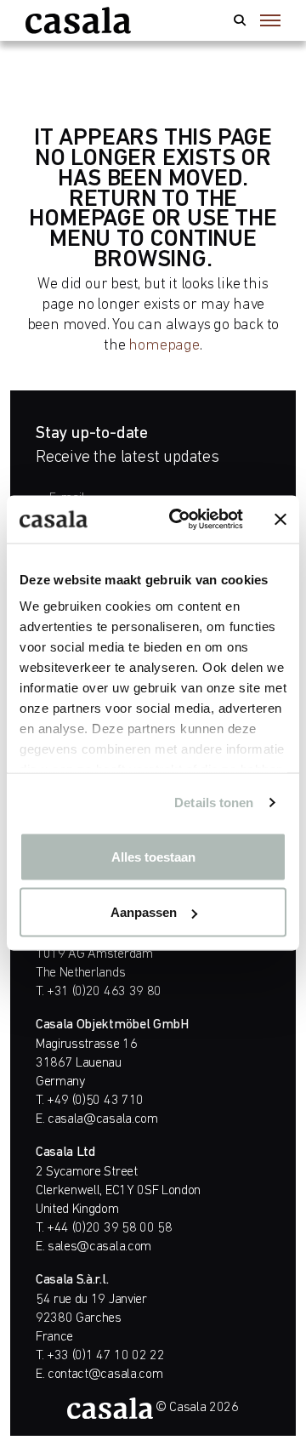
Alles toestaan (153, 856)
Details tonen (213, 802)
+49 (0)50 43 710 (95, 1100)
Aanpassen (143, 912)
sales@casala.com (99, 1247)
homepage (163, 346)
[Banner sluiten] (280, 519)
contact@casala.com (105, 1374)
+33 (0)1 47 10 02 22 (106, 1356)
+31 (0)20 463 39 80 (104, 992)
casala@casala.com (103, 1119)
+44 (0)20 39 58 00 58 (109, 1228)
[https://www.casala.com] (78, 20)
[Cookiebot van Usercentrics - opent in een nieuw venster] (179, 520)
